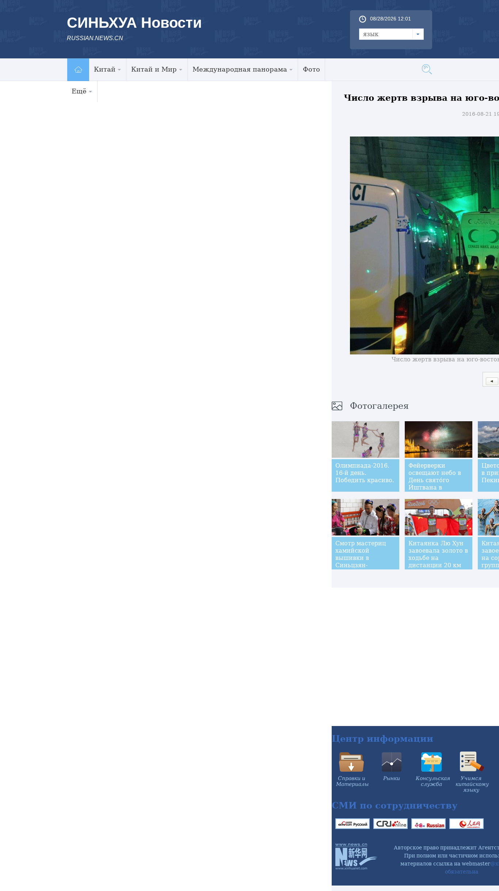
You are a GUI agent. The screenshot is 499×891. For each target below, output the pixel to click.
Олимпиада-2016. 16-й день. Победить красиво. (364, 473)
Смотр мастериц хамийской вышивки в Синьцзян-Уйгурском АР (360, 558)
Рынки (391, 778)
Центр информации (382, 738)
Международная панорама (240, 69)
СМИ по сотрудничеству (394, 805)
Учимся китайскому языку (472, 784)
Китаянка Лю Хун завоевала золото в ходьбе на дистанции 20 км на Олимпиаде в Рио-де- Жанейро (438, 561)
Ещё (79, 91)
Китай (104, 69)
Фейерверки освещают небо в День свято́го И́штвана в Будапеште (434, 480)
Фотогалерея (379, 406)
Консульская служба (433, 781)
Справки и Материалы (352, 781)
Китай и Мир (154, 69)
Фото (311, 69)
